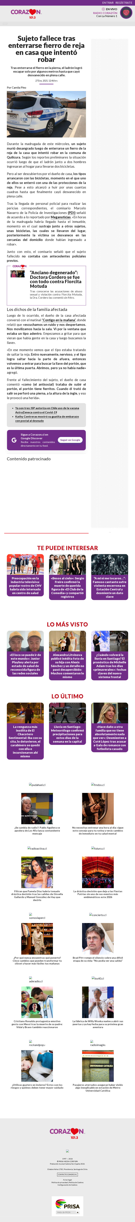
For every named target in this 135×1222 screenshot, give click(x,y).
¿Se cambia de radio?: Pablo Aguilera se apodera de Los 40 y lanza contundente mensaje (37, 830)
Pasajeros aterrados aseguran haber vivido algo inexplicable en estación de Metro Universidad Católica (98, 1087)
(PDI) (71, 213)
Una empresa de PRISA (67, 1204)
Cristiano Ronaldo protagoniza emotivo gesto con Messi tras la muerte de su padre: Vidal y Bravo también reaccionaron (37, 1024)
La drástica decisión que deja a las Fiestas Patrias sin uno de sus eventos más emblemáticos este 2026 (97, 894)
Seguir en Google (70, 439)
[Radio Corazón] (26, 13)
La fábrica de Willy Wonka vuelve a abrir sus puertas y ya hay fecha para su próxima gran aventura (98, 1024)
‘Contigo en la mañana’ (59, 320)
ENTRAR (108, 2)
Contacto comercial (67, 1175)
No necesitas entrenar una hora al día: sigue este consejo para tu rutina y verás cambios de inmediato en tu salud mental (97, 830)
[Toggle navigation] (5, 24)
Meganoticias (61, 217)
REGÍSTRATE (123, 2)
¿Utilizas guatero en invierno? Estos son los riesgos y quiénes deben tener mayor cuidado (37, 1086)
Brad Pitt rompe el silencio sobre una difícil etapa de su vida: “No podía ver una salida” (98, 959)
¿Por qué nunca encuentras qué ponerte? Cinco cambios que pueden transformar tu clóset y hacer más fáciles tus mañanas (37, 960)
